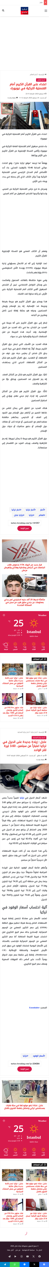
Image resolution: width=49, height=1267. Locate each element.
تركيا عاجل (18, 515)
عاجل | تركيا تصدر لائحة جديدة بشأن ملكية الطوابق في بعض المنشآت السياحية (12, 682)
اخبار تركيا (16, 510)
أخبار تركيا (30, 510)
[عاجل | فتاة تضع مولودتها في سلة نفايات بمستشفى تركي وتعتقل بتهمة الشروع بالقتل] (36, 669)
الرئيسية (42, 74)
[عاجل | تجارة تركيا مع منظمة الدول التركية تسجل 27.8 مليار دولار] (36, 699)
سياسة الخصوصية (28, 1250)
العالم (41, 515)
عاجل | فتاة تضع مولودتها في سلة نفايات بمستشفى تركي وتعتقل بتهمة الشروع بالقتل (36, 682)
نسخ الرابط (24, 528)
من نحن (17, 1250)
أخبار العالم (33, 74)
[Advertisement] (24, 43)
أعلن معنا (10, 1250)
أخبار (42, 510)
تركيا (31, 515)
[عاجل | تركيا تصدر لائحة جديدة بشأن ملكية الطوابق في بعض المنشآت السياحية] (12, 669)
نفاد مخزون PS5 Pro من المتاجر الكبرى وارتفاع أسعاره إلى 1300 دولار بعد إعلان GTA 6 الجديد (13, 711)
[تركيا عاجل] (24, 11)
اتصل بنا (39, 1250)
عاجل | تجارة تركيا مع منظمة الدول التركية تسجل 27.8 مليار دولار (36, 710)
